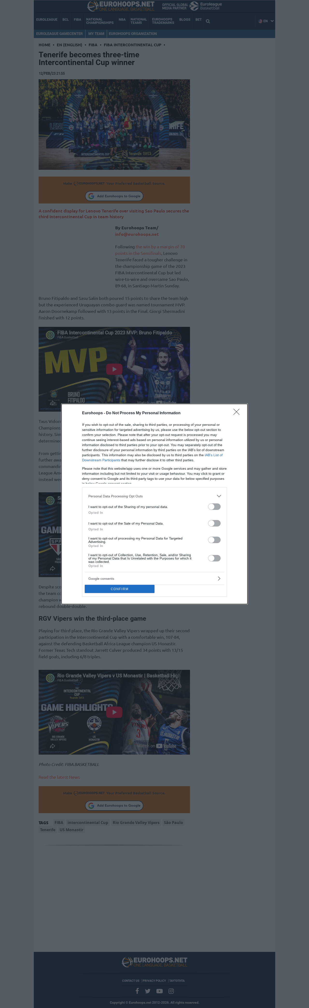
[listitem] (154, 496)
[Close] (238, 413)
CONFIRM (120, 589)
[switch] (214, 506)
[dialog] (154, 504)
